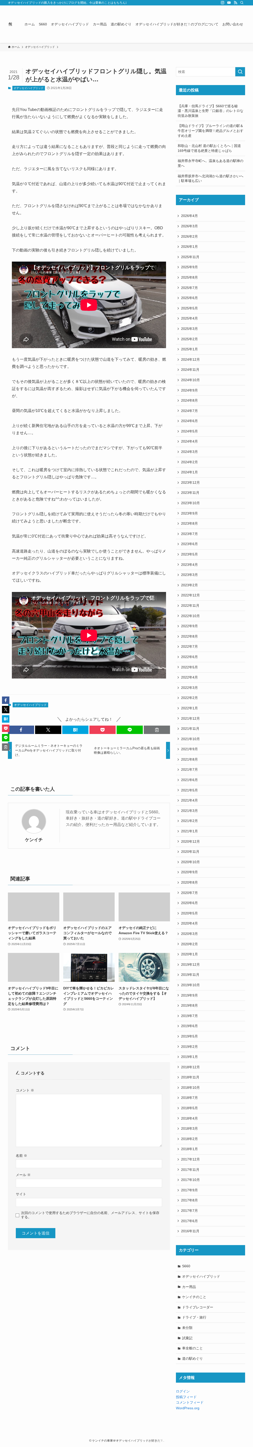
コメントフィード (190, 1402)
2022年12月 (190, 595)
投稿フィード (186, 1397)
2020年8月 (189, 882)
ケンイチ (34, 839)
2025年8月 (189, 277)
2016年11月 (190, 1231)
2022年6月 (189, 657)
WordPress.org (187, 1408)
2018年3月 (189, 1128)
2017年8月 (189, 1200)
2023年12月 (190, 482)
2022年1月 (189, 708)
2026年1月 (189, 247)
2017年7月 (189, 1211)
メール (23, 1175)
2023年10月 (190, 503)
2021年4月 (189, 800)
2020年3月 (189, 934)
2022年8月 (189, 636)
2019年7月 (189, 1016)
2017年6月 (189, 1221)
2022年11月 (190, 605)
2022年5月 (189, 667)
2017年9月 (189, 1190)
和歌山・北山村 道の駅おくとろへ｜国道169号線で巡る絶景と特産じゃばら (209, 148)
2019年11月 (190, 975)
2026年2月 (189, 236)
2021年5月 (189, 790)
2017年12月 (190, 1159)
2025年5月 (189, 308)
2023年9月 (189, 513)
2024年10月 (190, 380)
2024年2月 (189, 462)
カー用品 (189, 1287)
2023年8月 (189, 523)
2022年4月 (189, 677)
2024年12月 (190, 359)
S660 (186, 1266)
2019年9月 (189, 995)
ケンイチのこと (194, 1297)
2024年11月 (190, 370)
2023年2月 (189, 585)
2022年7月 (189, 646)
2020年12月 (190, 841)
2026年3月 (189, 226)
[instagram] (222, 2)
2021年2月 (189, 821)
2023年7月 (189, 534)
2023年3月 (189, 575)
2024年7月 (189, 411)
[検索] (242, 2)
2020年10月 (190, 862)
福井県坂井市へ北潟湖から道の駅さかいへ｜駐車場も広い (210, 178)
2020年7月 (189, 893)
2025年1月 (189, 349)
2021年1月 (189, 831)
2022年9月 (189, 626)
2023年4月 (189, 565)
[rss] (235, 2)
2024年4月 (189, 441)
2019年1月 (189, 1057)
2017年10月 (190, 1180)
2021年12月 (190, 718)
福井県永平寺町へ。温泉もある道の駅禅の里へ (210, 163)
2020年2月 (189, 944)
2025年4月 (189, 318)
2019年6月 (189, 1026)
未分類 (187, 1328)
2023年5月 (189, 554)
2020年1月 (189, 954)
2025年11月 (190, 257)
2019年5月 (189, 1036)
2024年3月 (189, 452)
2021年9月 (189, 749)
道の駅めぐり (192, 1358)
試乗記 (187, 1338)
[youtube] (229, 2)
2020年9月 (189, 872)
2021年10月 (190, 739)
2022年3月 (189, 688)
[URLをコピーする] (157, 730)
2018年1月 (189, 1149)
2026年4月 (189, 216)
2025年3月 (189, 329)
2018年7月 (189, 1098)
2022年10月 (190, 616)
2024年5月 (189, 431)
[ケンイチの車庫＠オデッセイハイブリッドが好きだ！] (10, 24)
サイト (21, 1194)
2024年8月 (189, 400)
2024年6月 (189, 421)
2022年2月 (189, 698)
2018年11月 (190, 1077)
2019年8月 (189, 1005)
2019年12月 (190, 964)
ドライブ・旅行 (194, 1317)
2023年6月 (189, 544)
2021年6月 (189, 780)
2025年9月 (189, 267)
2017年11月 (190, 1170)
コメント (25, 1090)
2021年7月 (189, 769)
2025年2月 (189, 339)
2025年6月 (189, 298)
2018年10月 (190, 1088)
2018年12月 (190, 1067)
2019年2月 (189, 1047)
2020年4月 (189, 923)
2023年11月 (190, 493)
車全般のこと (192, 1348)
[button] (21, 730)
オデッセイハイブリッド (28, 88)
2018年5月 (189, 1108)
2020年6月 (189, 903)
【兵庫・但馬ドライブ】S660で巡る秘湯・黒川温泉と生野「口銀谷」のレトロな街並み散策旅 (210, 111)
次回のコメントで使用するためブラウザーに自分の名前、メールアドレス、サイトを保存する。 (90, 1215)
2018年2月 (189, 1139)
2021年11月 (190, 729)
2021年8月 (189, 759)
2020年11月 (190, 852)
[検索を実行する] (240, 71)
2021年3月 (189, 811)
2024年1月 (189, 472)
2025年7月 (189, 288)
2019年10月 (190, 985)
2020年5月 (189, 913)
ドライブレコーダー (197, 1307)
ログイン (183, 1391)
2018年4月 (189, 1118)
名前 (21, 1156)
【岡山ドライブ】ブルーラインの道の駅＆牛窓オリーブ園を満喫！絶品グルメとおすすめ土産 (210, 130)
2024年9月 (189, 390)
